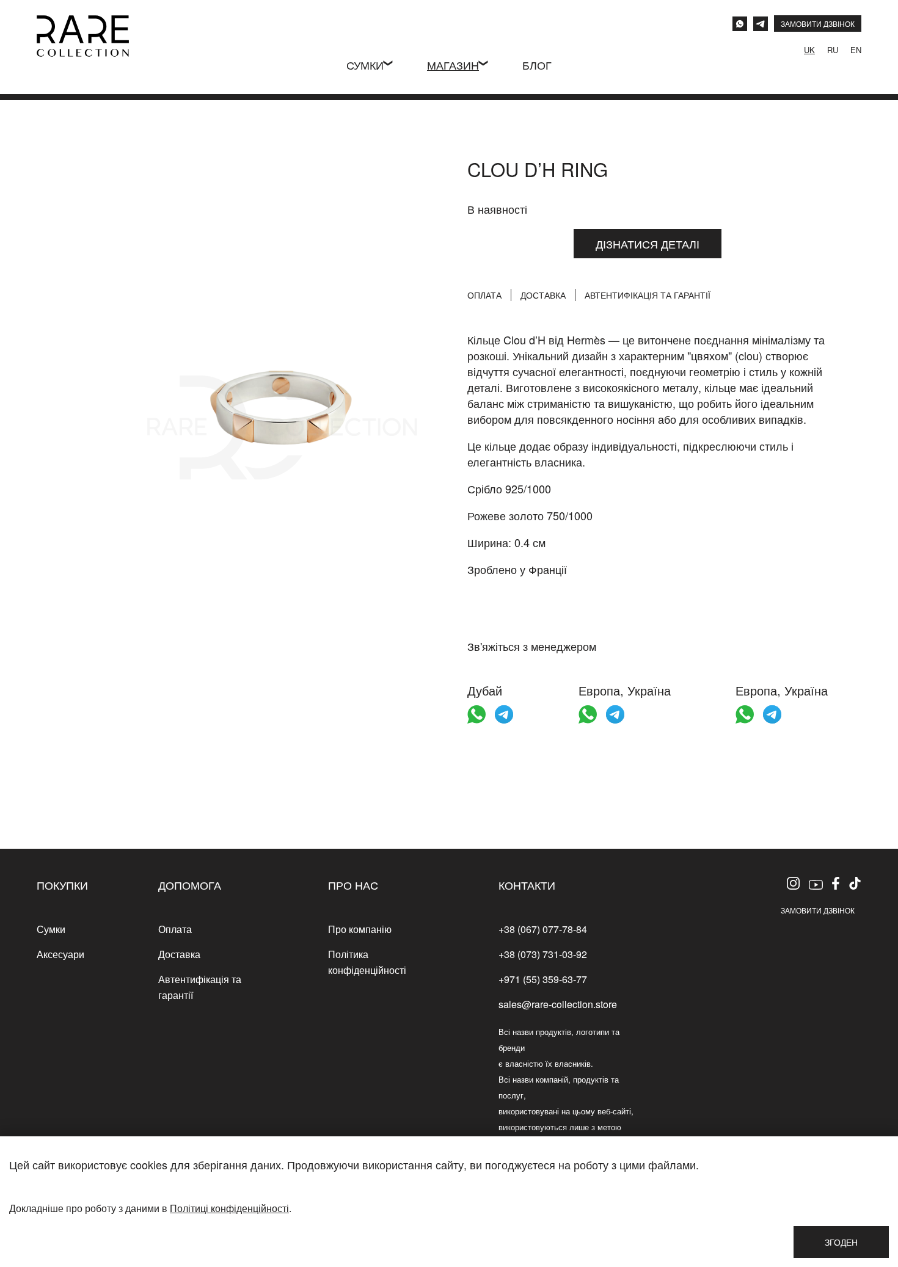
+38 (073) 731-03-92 (542, 954)
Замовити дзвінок (818, 910)
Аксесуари (60, 954)
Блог (537, 65)
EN (855, 50)
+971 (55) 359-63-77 (542, 979)
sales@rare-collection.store (557, 1004)
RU (832, 50)
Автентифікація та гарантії (647, 295)
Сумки (365, 65)
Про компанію (360, 929)
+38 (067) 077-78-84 (542, 929)
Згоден (841, 1242)
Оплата (484, 295)
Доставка (543, 295)
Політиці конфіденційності (229, 1208)
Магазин (453, 65)
